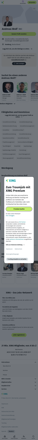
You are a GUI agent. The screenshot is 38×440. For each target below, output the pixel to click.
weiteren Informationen (17, 239)
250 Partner (22, 222)
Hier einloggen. (10, 215)
